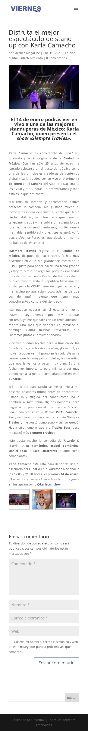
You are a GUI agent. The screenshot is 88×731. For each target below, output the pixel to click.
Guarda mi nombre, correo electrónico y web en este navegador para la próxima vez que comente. (43, 647)
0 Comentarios (56, 58)
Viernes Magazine (27, 53)
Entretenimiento (31, 58)
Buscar (72, 698)
